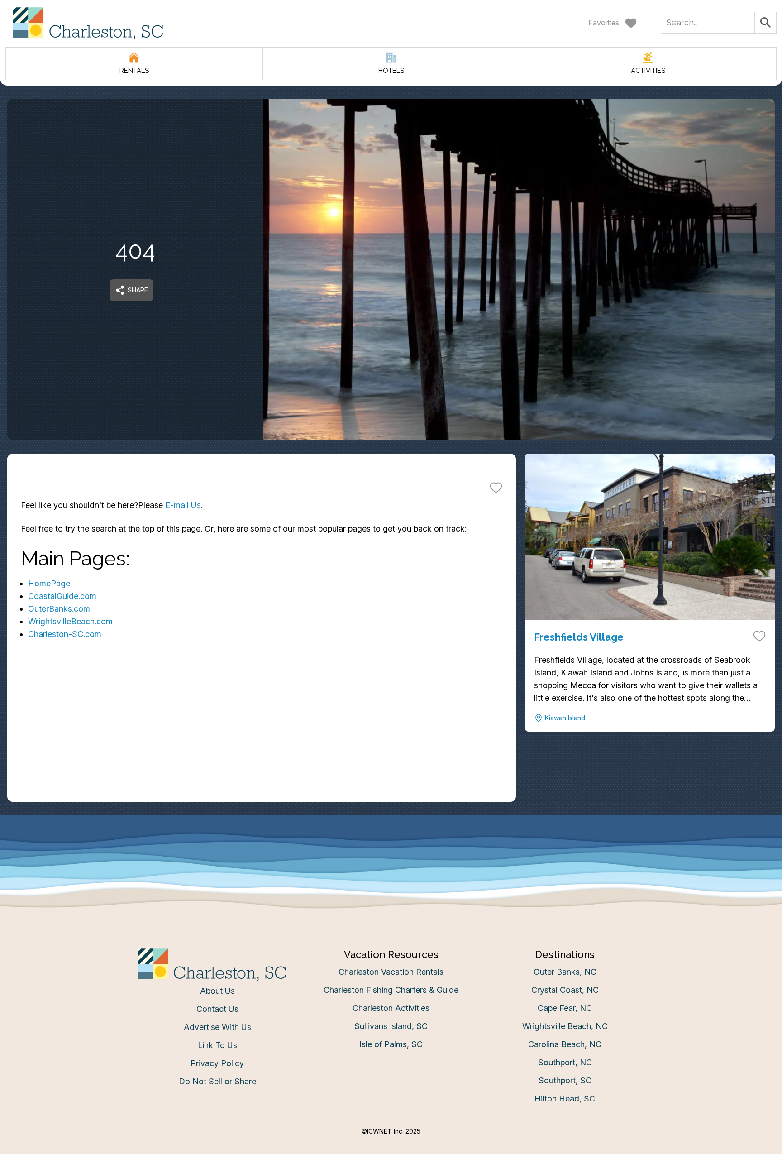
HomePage (49, 583)
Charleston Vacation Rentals (391, 972)
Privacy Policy (217, 1063)
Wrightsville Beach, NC (565, 1026)
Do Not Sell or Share (217, 1081)
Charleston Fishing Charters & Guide (391, 990)
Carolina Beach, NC (564, 1044)
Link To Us (217, 1045)
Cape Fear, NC (565, 1008)
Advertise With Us (217, 1027)
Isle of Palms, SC (391, 1044)
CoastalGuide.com (62, 596)
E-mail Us (183, 505)
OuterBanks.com (59, 608)
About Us (217, 991)
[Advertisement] (261, 738)
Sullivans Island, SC (391, 1026)
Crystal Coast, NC (565, 990)
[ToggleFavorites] (496, 487)
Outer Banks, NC (565, 972)
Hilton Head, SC (564, 1098)
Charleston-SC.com (64, 634)
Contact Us (217, 1009)
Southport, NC (565, 1062)
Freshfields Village (579, 637)
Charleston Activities (391, 1008)
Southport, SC (565, 1080)
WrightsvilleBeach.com (70, 621)
